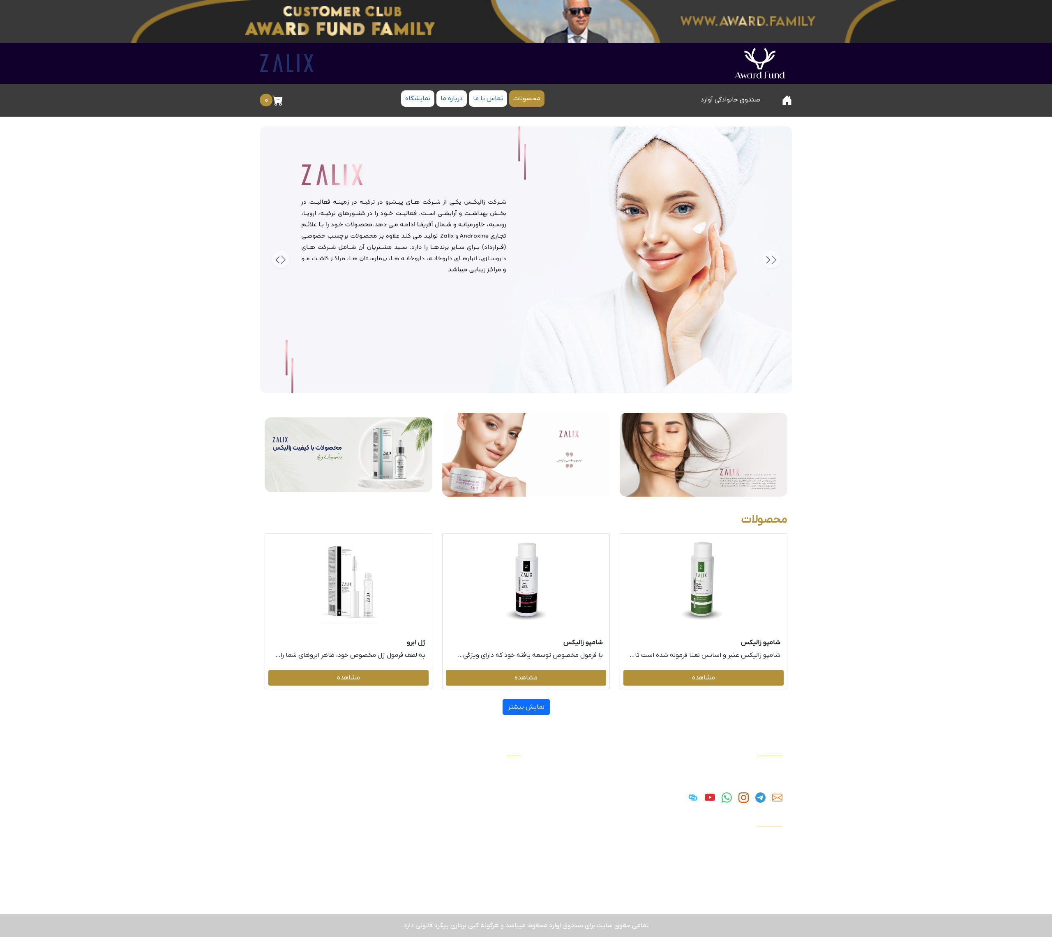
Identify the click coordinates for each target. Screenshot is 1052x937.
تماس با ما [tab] (488, 98)
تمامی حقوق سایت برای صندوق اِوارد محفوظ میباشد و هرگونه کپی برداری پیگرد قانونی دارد (526, 925)
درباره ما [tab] (452, 98)
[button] (280, 259)
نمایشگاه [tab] (417, 98)
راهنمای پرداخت (759, 848)
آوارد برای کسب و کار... (750, 868)
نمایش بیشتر (526, 707)
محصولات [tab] (526, 98)
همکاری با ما (763, 878)
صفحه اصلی (764, 838)
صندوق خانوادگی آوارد (730, 100)
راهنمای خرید (763, 858)
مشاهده (703, 678)
